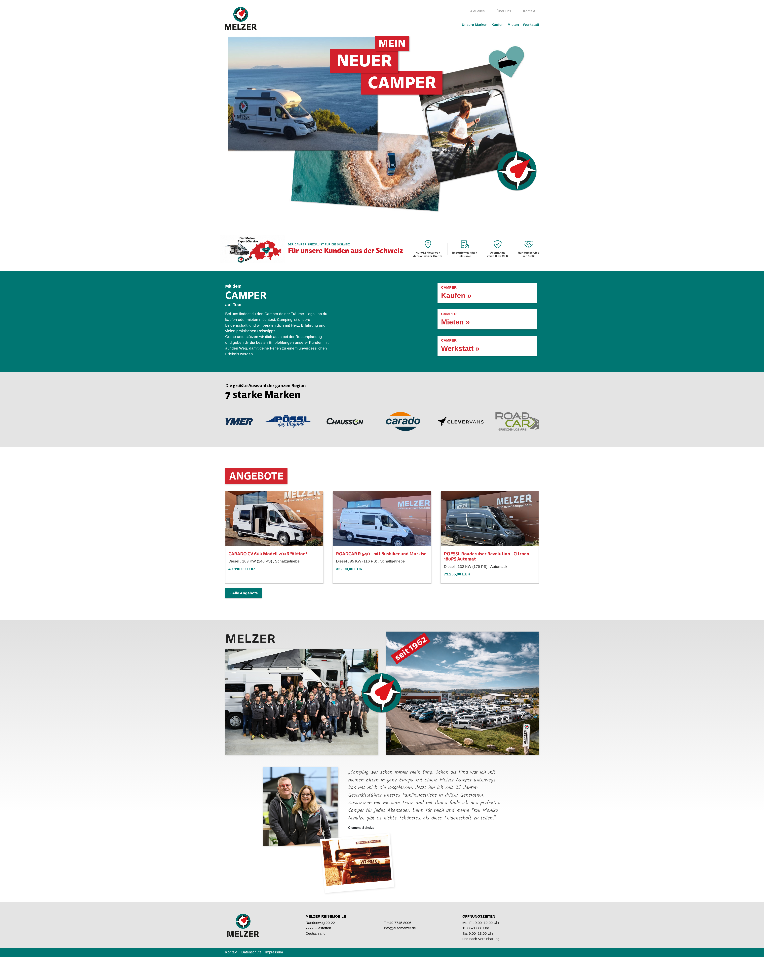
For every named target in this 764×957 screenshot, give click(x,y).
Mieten (513, 25)
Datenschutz (251, 952)
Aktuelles (477, 11)
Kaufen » (456, 292)
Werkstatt (531, 25)
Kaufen (497, 25)
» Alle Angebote (243, 593)
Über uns (504, 11)
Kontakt (529, 11)
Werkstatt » (460, 345)
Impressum (274, 952)
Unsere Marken (474, 25)
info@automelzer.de (400, 928)
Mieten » (455, 319)
